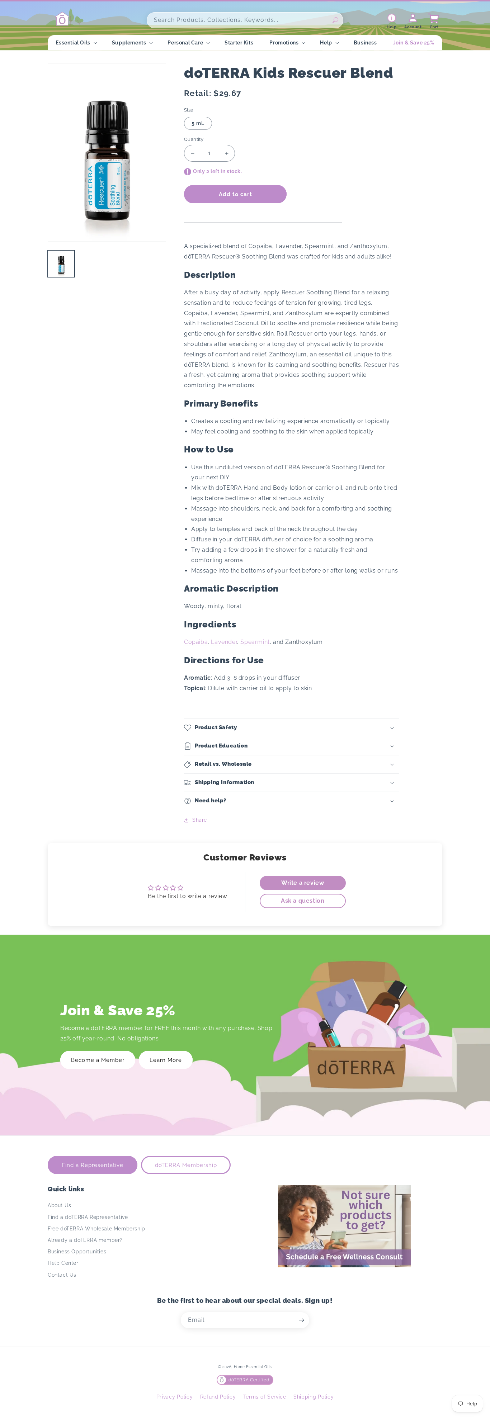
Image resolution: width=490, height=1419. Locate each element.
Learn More (166, 1060)
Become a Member (97, 1060)
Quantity (193, 139)
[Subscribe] (301, 1320)
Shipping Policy (313, 1397)
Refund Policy (218, 1397)
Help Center (63, 1263)
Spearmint (254, 642)
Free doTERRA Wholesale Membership (96, 1228)
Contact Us (62, 1275)
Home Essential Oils (253, 1367)
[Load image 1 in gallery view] (61, 263)
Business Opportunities (77, 1251)
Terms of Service (264, 1397)
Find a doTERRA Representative (88, 1217)
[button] (75, 42)
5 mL (198, 123)
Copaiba (196, 642)
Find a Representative (92, 1165)
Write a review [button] (302, 882)
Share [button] (199, 820)
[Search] (335, 20)
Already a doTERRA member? (85, 1240)
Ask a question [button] (302, 900)
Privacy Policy (174, 1397)
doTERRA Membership (186, 1165)
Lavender (224, 642)
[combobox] (245, 20)
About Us (59, 1205)
